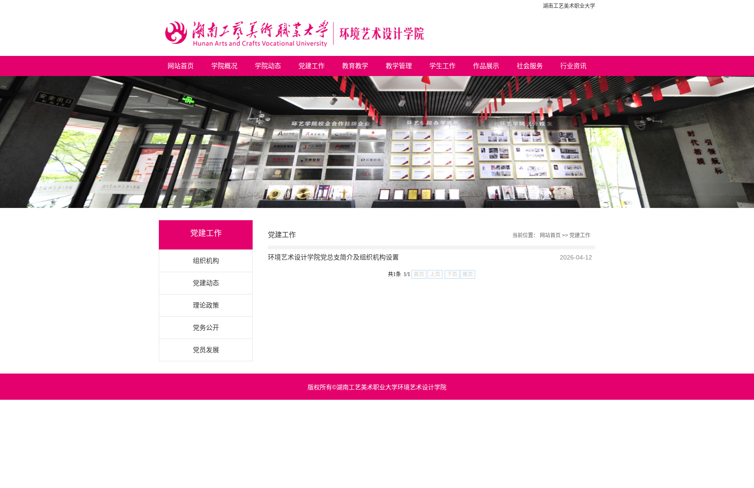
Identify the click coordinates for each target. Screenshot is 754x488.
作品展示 (486, 65)
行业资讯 (573, 65)
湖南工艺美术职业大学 (569, 6)
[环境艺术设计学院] (377, 34)
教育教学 (355, 65)
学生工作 (442, 65)
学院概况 (224, 65)
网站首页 (181, 65)
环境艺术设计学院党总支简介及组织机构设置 (333, 257)
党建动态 (206, 283)
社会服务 (530, 65)
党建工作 (311, 65)
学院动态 (268, 65)
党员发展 (206, 349)
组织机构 (206, 260)
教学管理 (399, 65)
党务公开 (206, 327)
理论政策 (206, 305)
